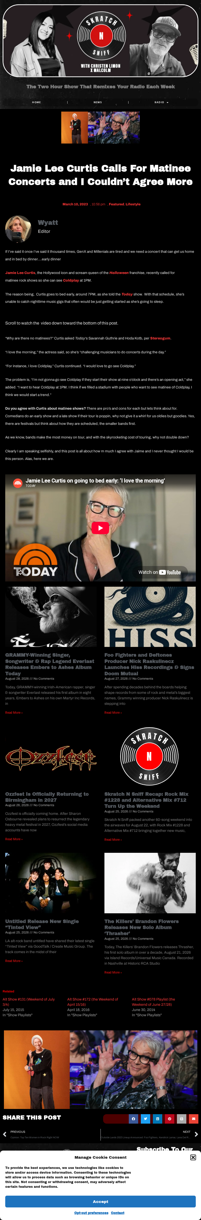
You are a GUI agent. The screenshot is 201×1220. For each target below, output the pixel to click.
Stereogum (160, 338)
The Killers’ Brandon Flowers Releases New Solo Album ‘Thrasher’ (141, 927)
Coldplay (71, 280)
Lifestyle (133, 204)
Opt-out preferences (91, 1213)
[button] (193, 1157)
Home (36, 102)
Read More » (14, 713)
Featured (116, 204)
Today (127, 294)
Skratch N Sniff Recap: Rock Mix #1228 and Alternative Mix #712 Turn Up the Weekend (146, 800)
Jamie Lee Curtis (20, 273)
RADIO (159, 102)
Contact (117, 1213)
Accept (100, 1202)
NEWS (98, 102)
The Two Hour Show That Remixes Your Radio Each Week (100, 87)
